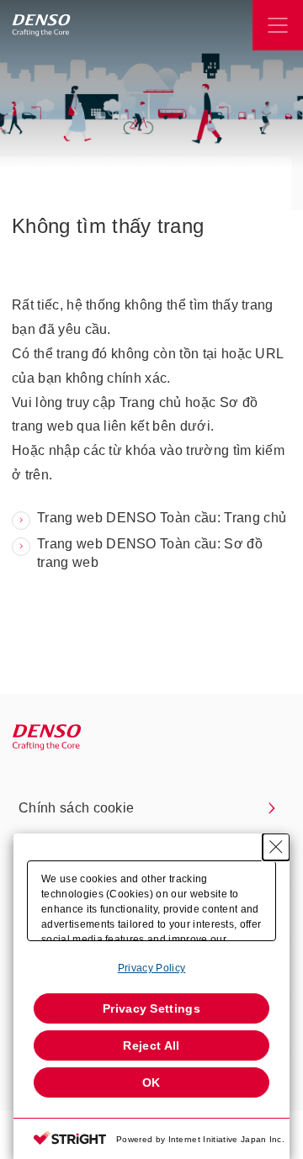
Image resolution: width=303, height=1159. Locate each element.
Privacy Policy (151, 968)
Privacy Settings (151, 1008)
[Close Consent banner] (276, 847)
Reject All (151, 1045)
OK (151, 1082)
